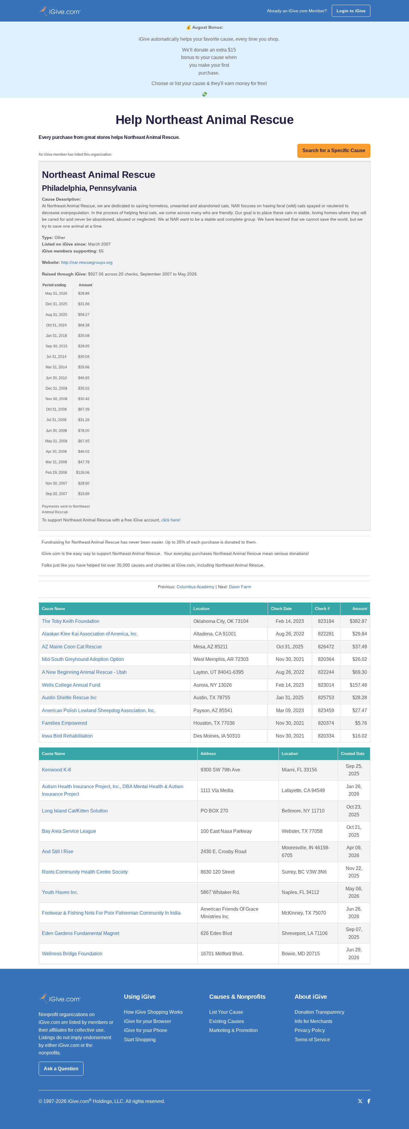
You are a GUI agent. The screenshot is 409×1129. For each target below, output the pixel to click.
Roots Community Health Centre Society (85, 871)
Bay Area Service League (69, 831)
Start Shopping (140, 1039)
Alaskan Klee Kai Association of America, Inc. (90, 633)
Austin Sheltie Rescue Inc (69, 697)
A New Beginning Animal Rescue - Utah (84, 672)
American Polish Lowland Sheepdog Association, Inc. (98, 710)
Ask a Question (61, 1068)
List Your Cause (226, 1012)
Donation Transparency (319, 1012)
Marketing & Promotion (233, 1030)
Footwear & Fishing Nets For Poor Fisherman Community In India (111, 912)
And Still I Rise (57, 851)
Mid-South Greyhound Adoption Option (83, 659)
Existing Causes (226, 1021)
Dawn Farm (240, 586)
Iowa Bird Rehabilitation (67, 735)
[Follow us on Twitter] (360, 1101)
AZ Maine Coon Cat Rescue (72, 646)
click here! (171, 519)
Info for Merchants (313, 1021)
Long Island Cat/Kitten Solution (75, 810)
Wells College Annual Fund (71, 685)
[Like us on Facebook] (368, 1101)
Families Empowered (64, 723)
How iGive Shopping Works (153, 1012)
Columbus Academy (195, 586)
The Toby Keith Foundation (70, 621)
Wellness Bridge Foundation (72, 953)
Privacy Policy (310, 1030)
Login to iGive (351, 10)
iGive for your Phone (145, 1030)
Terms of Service (312, 1039)
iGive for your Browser (147, 1021)
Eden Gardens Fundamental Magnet (80, 933)
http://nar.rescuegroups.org (87, 262)
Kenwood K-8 (56, 769)
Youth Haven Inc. (60, 892)
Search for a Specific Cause (333, 150)
